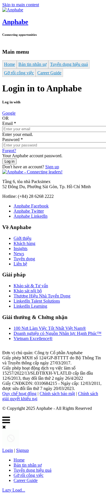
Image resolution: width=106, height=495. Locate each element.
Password (12, 139)
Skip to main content (20, 4)
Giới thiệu (22, 238)
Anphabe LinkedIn (30, 216)
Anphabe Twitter (29, 211)
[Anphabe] (12, 9)
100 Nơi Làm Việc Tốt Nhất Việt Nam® (50, 328)
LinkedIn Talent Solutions (37, 301)
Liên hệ (20, 263)
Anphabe (15, 22)
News (19, 253)
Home (9, 64)
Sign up (52, 166)
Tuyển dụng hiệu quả (69, 64)
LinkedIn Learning (30, 306)
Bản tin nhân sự (32, 64)
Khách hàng (24, 243)
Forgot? (9, 150)
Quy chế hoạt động (19, 393)
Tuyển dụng (24, 258)
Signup (22, 450)
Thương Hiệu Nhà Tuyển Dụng (42, 295)
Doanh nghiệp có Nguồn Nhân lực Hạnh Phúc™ (57, 333)
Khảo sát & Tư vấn (31, 285)
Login (7, 450)
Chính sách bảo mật (57, 393)
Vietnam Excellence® (33, 338)
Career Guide (49, 72)
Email (9, 123)
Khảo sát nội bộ (28, 290)
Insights (20, 248)
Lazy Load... (13, 490)
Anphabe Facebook (31, 206)
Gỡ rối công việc (19, 72)
